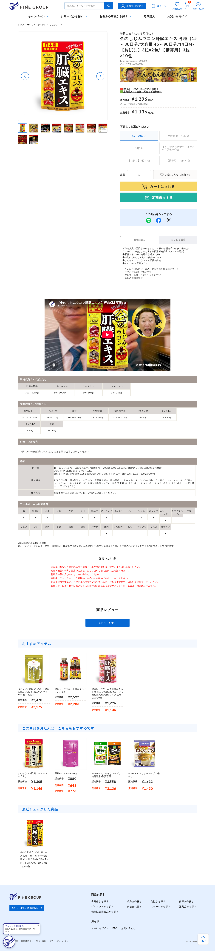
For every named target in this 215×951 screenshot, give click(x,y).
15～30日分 (139, 135)
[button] (25, 76)
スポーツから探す (161, 906)
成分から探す (134, 901)
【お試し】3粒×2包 (139, 160)
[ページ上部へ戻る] (203, 939)
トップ (21, 24)
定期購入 (149, 16)
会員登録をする (135, 5)
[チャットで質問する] (9, 942)
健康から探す (186, 901)
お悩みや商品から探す (114, 16)
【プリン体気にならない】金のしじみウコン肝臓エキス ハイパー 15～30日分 (33, 691)
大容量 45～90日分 (178, 135)
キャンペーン (36, 16)
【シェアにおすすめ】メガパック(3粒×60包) (178, 148)
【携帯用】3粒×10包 (178, 160)
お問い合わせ (128, 928)
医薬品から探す (188, 906)
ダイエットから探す (102, 906)
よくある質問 (178, 239)
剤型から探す (158, 901)
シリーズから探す (72, 16)
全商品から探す (100, 901)
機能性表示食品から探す (105, 911)
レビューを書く (107, 622)
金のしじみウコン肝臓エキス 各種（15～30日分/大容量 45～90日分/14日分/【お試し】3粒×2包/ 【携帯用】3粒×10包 (34, 859)
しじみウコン (55, 24)
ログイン (162, 5)
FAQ (114, 928)
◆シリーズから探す (36, 24)
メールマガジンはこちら (27, 908)
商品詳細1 (139, 239)
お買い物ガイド (177, 16)
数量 (122, 174)
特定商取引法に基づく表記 (33, 941)
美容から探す (134, 906)
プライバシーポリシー (60, 941)
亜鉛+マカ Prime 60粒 (66, 773)
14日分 (139, 148)
